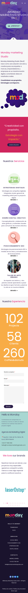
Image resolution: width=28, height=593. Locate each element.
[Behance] (15, 577)
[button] (4, 491)
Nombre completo (9, 372)
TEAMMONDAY (14, 527)
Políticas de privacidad (19, 588)
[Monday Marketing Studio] (9, 3)
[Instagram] (13, 577)
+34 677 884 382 (7, 443)
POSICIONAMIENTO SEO (14, 543)
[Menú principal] (25, 3)
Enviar (8, 406)
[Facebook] (10, 577)
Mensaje (7, 385)
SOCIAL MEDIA (14, 540)
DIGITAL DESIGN (14, 548)
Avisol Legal (14, 590)
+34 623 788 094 (14, 561)
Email (6, 378)
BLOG (14, 530)
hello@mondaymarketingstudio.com (14, 445)
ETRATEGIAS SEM (14, 545)
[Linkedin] (17, 577)
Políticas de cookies (7, 588)
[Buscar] (22, 3)
